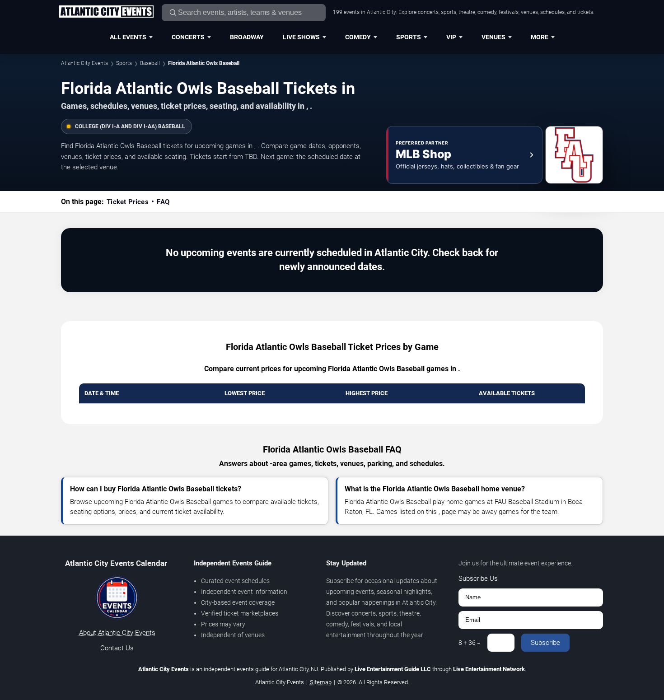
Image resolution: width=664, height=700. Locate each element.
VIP (451, 37)
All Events (128, 37)
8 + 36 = (469, 642)
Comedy (358, 37)
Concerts (188, 37)
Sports (408, 37)
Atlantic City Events (84, 63)
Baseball (150, 63)
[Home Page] (106, 12)
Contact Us (117, 648)
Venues (493, 37)
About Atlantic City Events (117, 633)
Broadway (247, 37)
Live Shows (301, 37)
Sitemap (321, 682)
